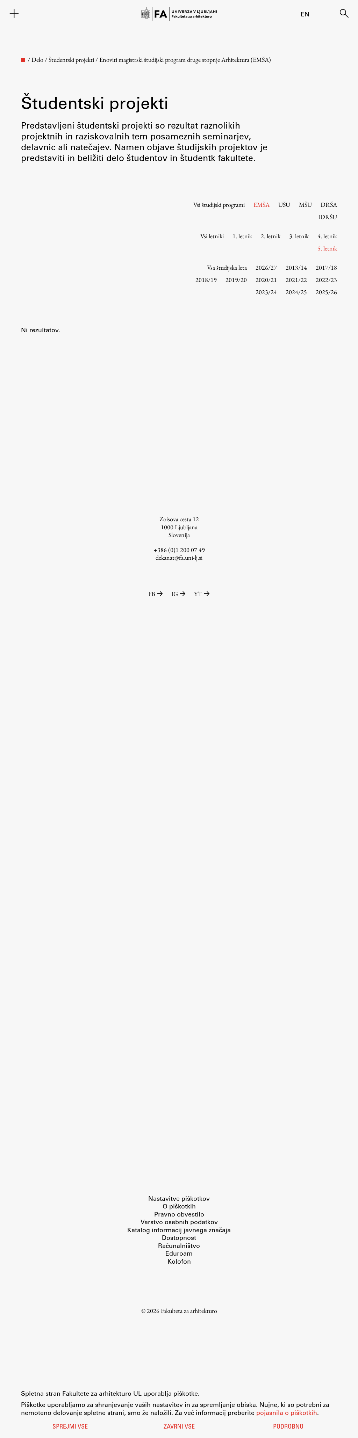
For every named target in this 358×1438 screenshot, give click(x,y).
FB (151, 594)
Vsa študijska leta (227, 267)
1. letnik (242, 236)
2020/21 (266, 280)
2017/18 (326, 267)
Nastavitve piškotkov (179, 1198)
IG (174, 594)
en (305, 14)
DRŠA (329, 205)
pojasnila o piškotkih (286, 1412)
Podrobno (288, 1427)
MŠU (305, 205)
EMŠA (261, 205)
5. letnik (327, 248)
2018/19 (206, 280)
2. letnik (270, 236)
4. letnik (327, 236)
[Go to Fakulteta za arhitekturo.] (23, 60)
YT (198, 594)
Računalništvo (179, 1245)
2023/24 (266, 292)
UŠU (284, 205)
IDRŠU (327, 217)
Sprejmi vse (70, 1427)
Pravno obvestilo (179, 1214)
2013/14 (296, 267)
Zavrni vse (179, 1427)
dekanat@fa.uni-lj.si (179, 557)
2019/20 (236, 280)
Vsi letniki (212, 236)
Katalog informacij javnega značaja (179, 1230)
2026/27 (266, 267)
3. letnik (299, 236)
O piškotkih (179, 1206)
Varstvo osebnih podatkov (179, 1222)
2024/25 (296, 292)
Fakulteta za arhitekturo (189, 1311)
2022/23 (326, 280)
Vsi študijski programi (219, 205)
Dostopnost (179, 1237)
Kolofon (179, 1261)
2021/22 (296, 280)
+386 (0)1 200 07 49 (179, 550)
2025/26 (326, 292)
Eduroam (179, 1253)
